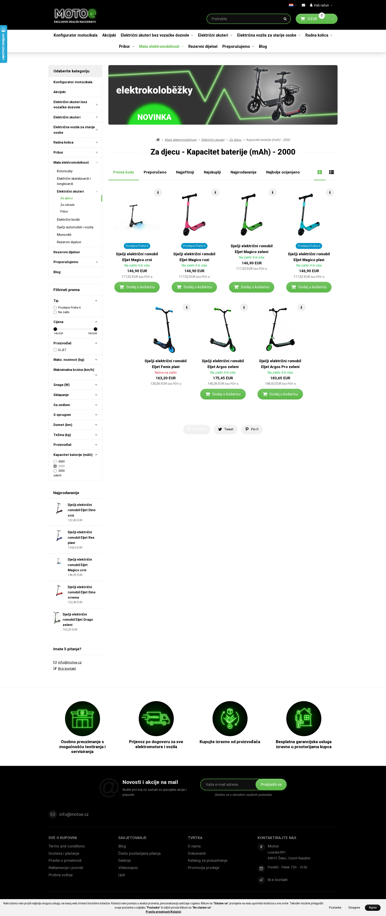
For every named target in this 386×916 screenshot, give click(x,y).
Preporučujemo (236, 46)
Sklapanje (61, 395)
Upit (121, 875)
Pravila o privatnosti (65, 860)
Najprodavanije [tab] (244, 172)
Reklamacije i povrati (65, 867)
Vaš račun (321, 5)
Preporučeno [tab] (155, 172)
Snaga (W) (61, 385)
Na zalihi (63, 312)
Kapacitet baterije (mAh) (72, 455)
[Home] (78, 14)
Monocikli (64, 235)
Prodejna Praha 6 (69, 307)
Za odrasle (67, 205)
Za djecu (66, 198)
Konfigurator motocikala (76, 35)
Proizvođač (62, 343)
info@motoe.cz (70, 662)
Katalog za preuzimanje (207, 860)
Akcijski (109, 35)
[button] (333, 19)
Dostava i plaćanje (63, 853)
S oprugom (62, 415)
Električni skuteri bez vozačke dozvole (155, 35)
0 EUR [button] (318, 19)
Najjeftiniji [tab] (185, 172)
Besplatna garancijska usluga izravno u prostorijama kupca (304, 744)
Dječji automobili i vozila (75, 227)
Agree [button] (373, 907)
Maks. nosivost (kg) (68, 360)
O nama (194, 846)
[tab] (319, 172)
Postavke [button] (335, 907)
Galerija (124, 860)
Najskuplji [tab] (212, 172)
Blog (263, 46)
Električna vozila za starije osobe (266, 35)
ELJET (62, 350)
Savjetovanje (132, 837)
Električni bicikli (68, 219)
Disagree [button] (354, 907)
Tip (56, 301)
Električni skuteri (213, 35)
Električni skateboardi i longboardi (74, 181)
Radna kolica (316, 35)
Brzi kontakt (67, 669)
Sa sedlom (61, 405)
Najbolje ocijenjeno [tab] (283, 172)
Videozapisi (128, 867)
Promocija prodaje (203, 867)
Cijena (58, 322)
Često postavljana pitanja (139, 853)
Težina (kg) (62, 435)
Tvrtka (195, 837)
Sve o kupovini (62, 837)
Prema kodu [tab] (123, 172)
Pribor (124, 46)
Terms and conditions (66, 846)
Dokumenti (197, 853)
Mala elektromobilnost (159, 46)
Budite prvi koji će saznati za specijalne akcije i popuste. (154, 792)
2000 (61, 466)
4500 (61, 461)
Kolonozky (65, 171)
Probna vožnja (60, 875)
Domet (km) (62, 425)
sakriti (57, 475)
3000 (61, 471)
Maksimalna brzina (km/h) (73, 370)
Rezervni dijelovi (203, 46)
